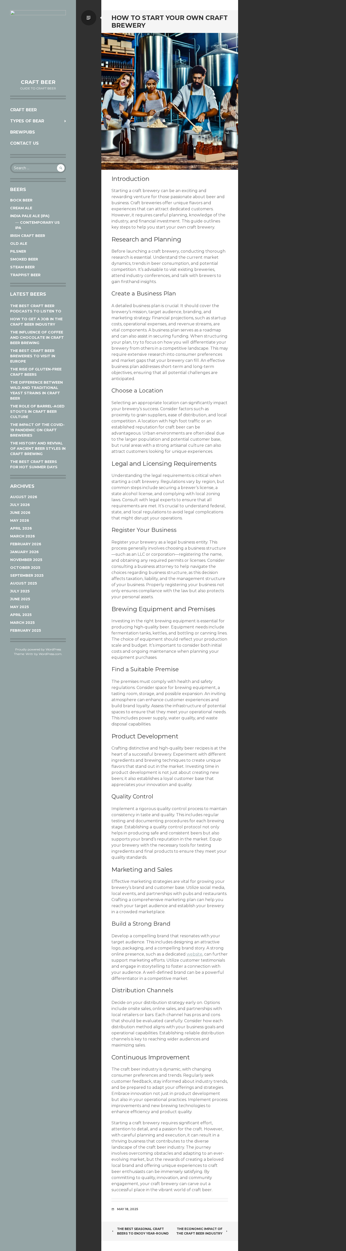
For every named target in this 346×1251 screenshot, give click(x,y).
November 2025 (26, 559)
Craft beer (23, 109)
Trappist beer (25, 275)
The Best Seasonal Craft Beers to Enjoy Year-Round (143, 1231)
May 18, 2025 (127, 1209)
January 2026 (24, 552)
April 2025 (21, 614)
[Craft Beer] (38, 42)
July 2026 (20, 504)
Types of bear (27, 121)
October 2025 (25, 567)
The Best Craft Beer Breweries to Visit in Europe (32, 356)
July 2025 (20, 591)
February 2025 (25, 630)
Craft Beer (38, 82)
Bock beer (21, 200)
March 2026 (22, 536)
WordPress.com (50, 654)
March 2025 (22, 622)
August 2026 (23, 497)
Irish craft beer (27, 235)
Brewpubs (22, 132)
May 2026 (19, 520)
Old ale (18, 243)
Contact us (24, 143)
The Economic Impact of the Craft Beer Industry (199, 1231)
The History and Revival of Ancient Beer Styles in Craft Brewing (38, 448)
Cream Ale (21, 208)
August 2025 (23, 583)
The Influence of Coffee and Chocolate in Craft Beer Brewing (37, 337)
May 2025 (19, 607)
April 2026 (21, 528)
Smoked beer (24, 259)
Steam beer (22, 267)
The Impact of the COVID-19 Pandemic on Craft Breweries (37, 430)
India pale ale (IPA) (29, 216)
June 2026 (20, 512)
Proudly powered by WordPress (38, 649)
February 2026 (25, 544)
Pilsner (18, 251)
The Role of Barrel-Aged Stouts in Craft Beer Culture (37, 411)
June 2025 (20, 599)
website (194, 954)
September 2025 (27, 575)
